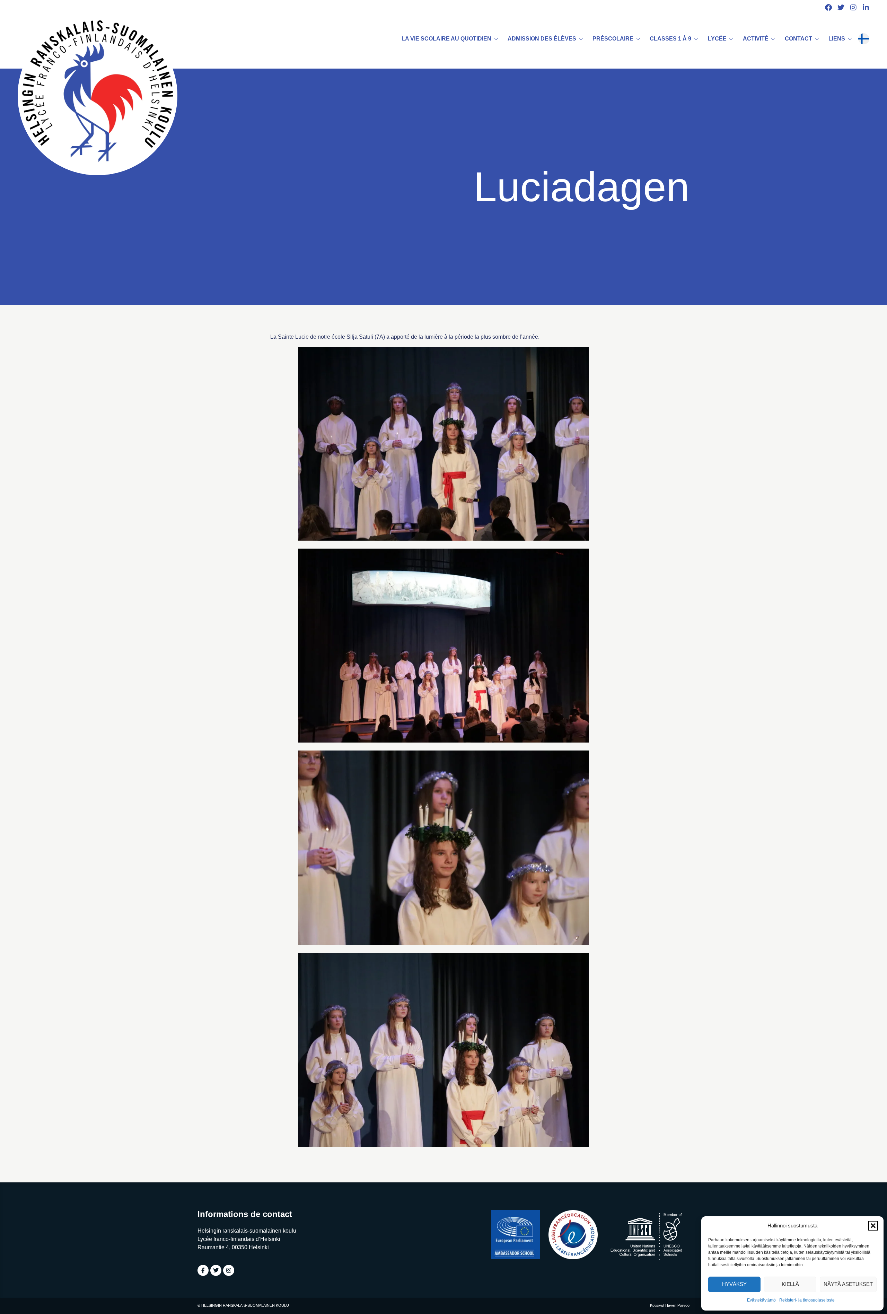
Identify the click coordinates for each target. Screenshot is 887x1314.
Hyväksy (734, 1284)
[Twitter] (840, 7)
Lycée (717, 39)
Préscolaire (612, 39)
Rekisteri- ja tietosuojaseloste (807, 1300)
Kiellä (790, 1284)
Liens (836, 39)
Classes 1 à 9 (670, 39)
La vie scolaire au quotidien (446, 39)
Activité (756, 39)
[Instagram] (853, 7)
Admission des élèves (542, 39)
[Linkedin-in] (865, 7)
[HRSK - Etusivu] (97, 96)
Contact (798, 39)
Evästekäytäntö (761, 1300)
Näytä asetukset (848, 1284)
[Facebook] (828, 7)
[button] (873, 1225)
